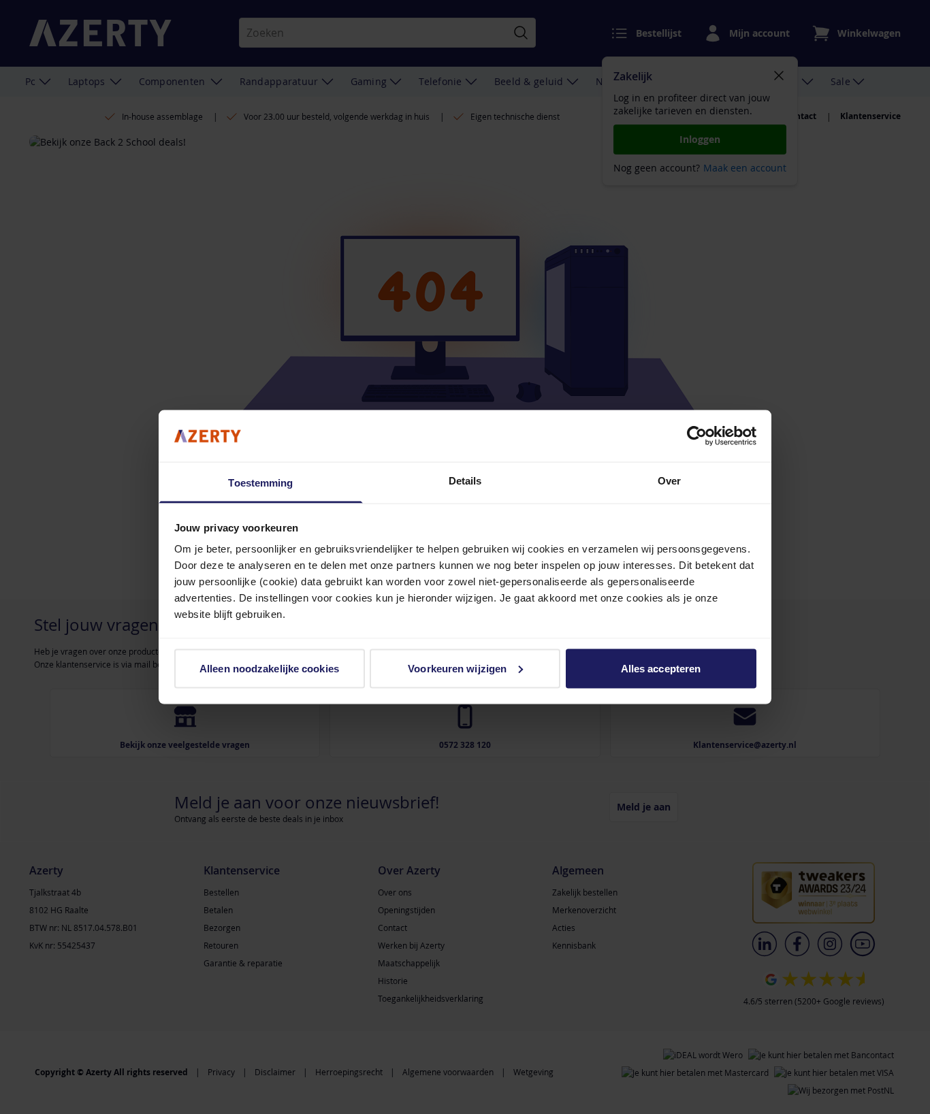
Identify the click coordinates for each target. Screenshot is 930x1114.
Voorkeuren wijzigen (457, 668)
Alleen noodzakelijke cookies (269, 668)
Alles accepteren (661, 668)
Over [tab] (669, 481)
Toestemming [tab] (260, 483)
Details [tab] (465, 481)
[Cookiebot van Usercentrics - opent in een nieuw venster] (696, 435)
